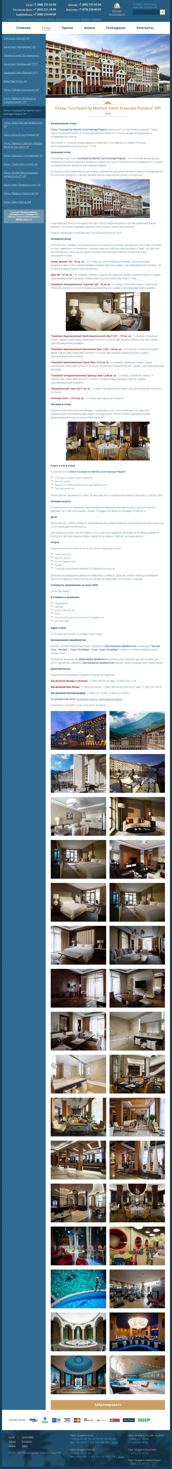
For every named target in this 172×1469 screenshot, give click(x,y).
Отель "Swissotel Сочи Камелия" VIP (23, 155)
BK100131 (86, 19)
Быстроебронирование (117, 12)
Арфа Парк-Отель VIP (15, 81)
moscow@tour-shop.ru (110, 699)
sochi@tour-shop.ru (87, 699)
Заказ (24, 1445)
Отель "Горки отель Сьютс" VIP (21, 164)
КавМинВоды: (24, 14)
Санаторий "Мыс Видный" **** (21, 72)
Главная (23, 27)
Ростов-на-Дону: (23, 9)
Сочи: (29, 4)
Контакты (145, 27)
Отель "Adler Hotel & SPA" (17, 202)
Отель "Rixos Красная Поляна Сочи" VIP (23, 124)
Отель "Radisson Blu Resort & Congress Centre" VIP (19, 100)
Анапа (89, 27)
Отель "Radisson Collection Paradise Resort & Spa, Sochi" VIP (23, 145)
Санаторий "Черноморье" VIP (20, 46)
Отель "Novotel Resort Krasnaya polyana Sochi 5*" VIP (21, 174)
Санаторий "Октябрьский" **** (21, 64)
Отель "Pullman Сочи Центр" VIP (21, 89)
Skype (115, 1442)
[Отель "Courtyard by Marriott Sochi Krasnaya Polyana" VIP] (78, 749)
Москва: (73, 4)
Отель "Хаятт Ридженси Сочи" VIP (22, 184)
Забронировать (107, 1404)
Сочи (46, 27)
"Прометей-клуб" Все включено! (21, 55)
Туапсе (67, 27)
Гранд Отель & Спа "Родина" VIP (21, 134)
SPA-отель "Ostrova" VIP (16, 38)
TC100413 (96, 19)
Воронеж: (72, 9)
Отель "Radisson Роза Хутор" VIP (21, 193)
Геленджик (115, 27)
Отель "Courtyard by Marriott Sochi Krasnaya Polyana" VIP (22, 112)
